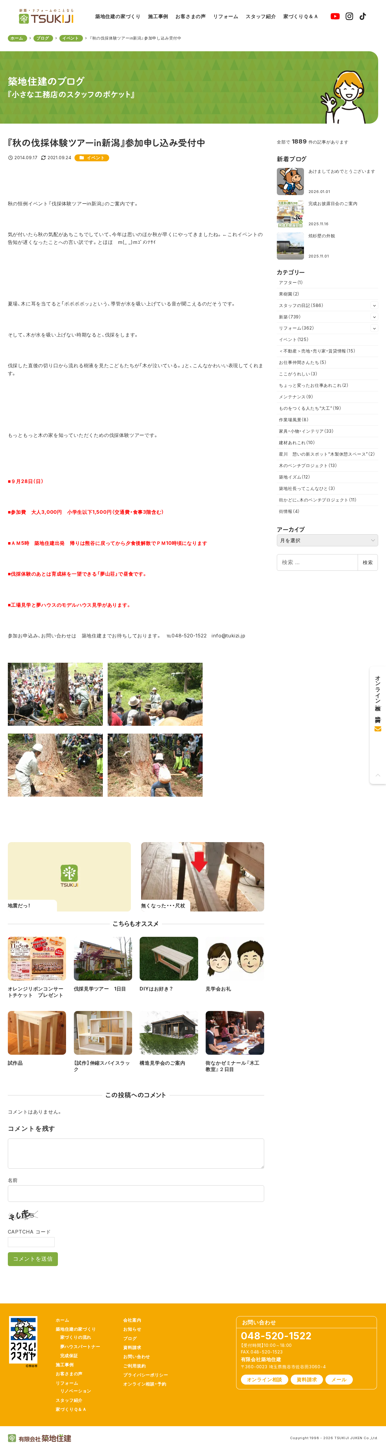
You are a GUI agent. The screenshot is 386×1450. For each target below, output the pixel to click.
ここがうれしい (298, 373)
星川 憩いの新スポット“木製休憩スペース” (327, 453)
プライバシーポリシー (145, 1374)
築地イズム (294, 476)
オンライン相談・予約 (144, 1383)
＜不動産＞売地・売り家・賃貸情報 (317, 350)
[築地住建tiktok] (362, 16)
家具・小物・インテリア (306, 431)
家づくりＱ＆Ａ (71, 1409)
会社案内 (132, 1319)
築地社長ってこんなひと (307, 488)
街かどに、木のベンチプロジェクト (318, 499)
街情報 (289, 511)
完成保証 (69, 1355)
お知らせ (132, 1329)
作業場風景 (294, 419)
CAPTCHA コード (29, 1232)
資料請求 (132, 1347)
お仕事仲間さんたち (303, 362)
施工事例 (65, 1364)
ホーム (62, 1319)
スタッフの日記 (301, 305)
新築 (290, 316)
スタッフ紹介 (69, 1400)
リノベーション (76, 1390)
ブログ (130, 1338)
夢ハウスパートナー (80, 1346)
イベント (96, 157)
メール (338, 1379)
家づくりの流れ (76, 1337)
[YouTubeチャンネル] (335, 16)
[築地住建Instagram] (349, 16)
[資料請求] (378, 710)
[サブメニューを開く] (374, 305)
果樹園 (289, 293)
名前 (13, 1180)
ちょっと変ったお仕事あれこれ (314, 385)
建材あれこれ (297, 442)
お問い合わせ (136, 1356)
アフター (291, 282)
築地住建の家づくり (76, 1329)
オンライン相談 (265, 1379)
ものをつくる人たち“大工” (310, 408)
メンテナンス (296, 396)
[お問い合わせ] (378, 727)
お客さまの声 (69, 1373)
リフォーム (296, 327)
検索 (368, 562)
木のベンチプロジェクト (308, 465)
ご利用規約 (134, 1365)
